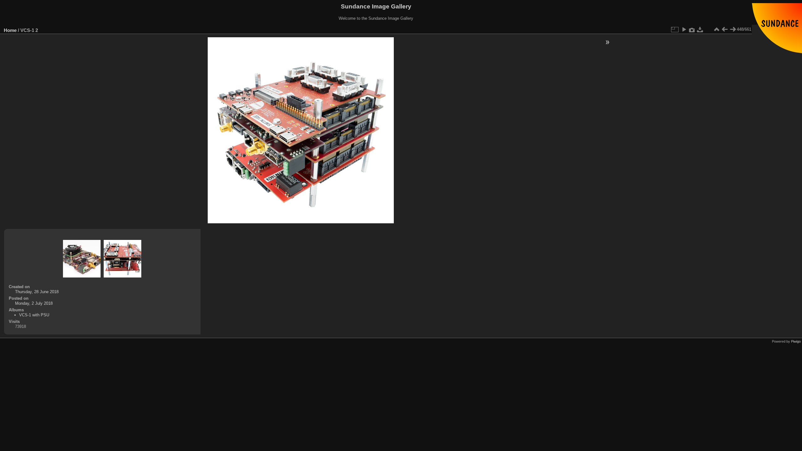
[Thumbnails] (716, 29)
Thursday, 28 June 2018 (37, 291)
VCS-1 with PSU (34, 315)
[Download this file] (700, 29)
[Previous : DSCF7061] (725, 29)
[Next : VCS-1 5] (733, 29)
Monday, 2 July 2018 (34, 303)
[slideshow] (684, 29)
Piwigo (796, 341)
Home (10, 30)
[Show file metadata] (692, 29)
